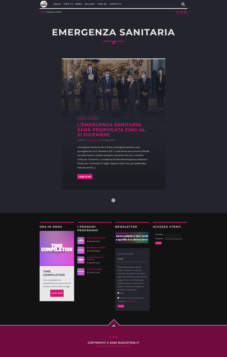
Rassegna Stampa (96, 248)
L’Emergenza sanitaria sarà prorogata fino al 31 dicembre (111, 129)
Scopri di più (57, 293)
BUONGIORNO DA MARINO (95, 258)
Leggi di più (84, 176)
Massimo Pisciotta (92, 140)
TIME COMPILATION (96, 238)
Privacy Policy (131, 301)
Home (42, 12)
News (94, 118)
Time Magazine (94, 269)
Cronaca (83, 118)
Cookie (127, 346)
